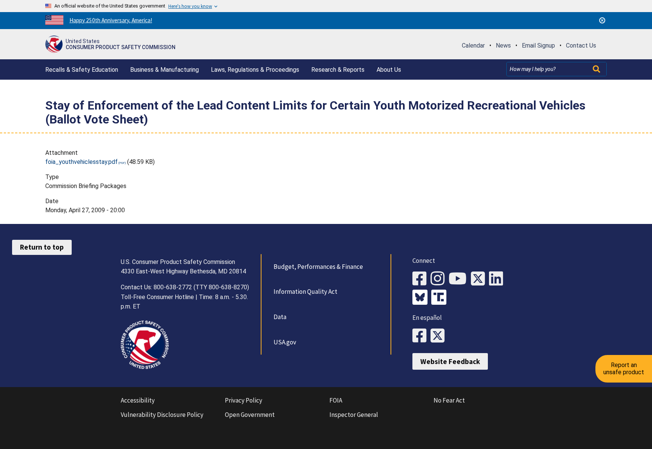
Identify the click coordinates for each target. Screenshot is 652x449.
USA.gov (285, 342)
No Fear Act (449, 400)
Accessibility (138, 400)
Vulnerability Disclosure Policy (162, 414)
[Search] (597, 69)
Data (280, 317)
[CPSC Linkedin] (498, 279)
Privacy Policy (243, 400)
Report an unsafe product (623, 368)
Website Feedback (450, 361)
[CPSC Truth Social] (440, 298)
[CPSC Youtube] (460, 279)
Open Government (250, 414)
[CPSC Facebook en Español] (421, 336)
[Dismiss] (602, 20)
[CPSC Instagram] (440, 279)
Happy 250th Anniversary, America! (110, 20)
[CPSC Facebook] (421, 279)
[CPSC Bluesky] (421, 298)
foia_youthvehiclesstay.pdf (81, 161)
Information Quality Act (305, 291)
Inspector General (353, 414)
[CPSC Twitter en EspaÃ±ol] (440, 336)
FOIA (335, 400)
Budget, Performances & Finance (318, 266)
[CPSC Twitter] (480, 279)
